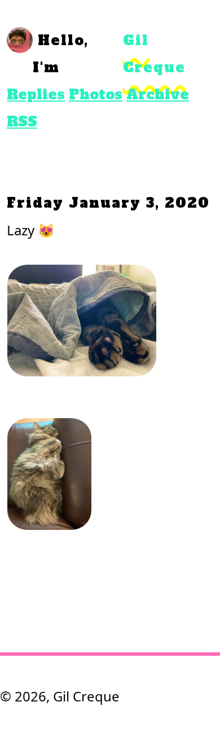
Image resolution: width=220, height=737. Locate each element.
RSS (22, 121)
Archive (157, 94)
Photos (95, 94)
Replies (36, 94)
